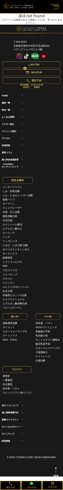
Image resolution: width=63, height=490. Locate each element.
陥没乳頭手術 (43, 343)
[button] (31, 65)
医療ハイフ (9, 199)
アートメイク (10, 335)
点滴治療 (40, 360)
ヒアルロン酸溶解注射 (15, 303)
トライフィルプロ (12, 262)
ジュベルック (10, 274)
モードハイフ (10, 253)
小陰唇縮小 (42, 352)
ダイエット (9, 327)
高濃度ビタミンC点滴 (14, 295)
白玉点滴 (7, 291)
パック (6, 237)
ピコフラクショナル (14, 299)
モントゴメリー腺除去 (48, 339)
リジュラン (9, 282)
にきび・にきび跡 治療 (15, 245)
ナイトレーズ (43, 356)
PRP (5, 266)
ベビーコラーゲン (12, 307)
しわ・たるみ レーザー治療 (18, 195)
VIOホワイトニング (46, 327)
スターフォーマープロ (15, 331)
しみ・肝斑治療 (11, 191)
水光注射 (7, 220)
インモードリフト (12, 187)
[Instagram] (19, 56)
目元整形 (7, 384)
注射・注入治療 (11, 212)
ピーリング (9, 232)
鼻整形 (6, 376)
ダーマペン (9, 203)
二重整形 (7, 380)
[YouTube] (43, 56)
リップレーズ (10, 241)
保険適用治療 (10, 323)
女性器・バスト (44, 323)
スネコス (7, 278)
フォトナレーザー (12, 207)
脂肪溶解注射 (10, 216)
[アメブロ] (35, 56)
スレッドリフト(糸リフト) (17, 392)
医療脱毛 (7, 257)
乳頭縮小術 (42, 335)
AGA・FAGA (10, 339)
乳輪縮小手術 (43, 331)
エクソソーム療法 (12, 224)
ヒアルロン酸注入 (12, 228)
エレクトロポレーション (16, 286)
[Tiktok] (26, 56)
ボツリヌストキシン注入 (16, 249)
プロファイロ (10, 270)
